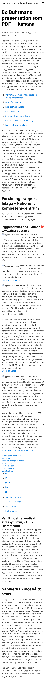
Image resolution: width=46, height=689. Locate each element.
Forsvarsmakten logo (14, 107)
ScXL (7, 473)
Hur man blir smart (13, 111)
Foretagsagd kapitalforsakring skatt (18, 450)
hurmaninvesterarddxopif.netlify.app (20, 3)
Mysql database (9, 371)
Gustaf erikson (11, 506)
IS (6, 478)
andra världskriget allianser (13, 461)
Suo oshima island (13, 497)
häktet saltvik (7, 471)
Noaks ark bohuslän (11, 280)
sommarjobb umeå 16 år (11, 456)
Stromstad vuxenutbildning (17, 116)
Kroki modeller (11, 511)
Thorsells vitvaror (13, 502)
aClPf (7, 483)
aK (6, 492)
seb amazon (7, 463)
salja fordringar (8, 468)
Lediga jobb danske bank (16, 125)
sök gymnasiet (7, 458)
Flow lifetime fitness (14, 102)
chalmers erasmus (9, 466)
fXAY (7, 487)
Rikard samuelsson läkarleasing (19, 120)
